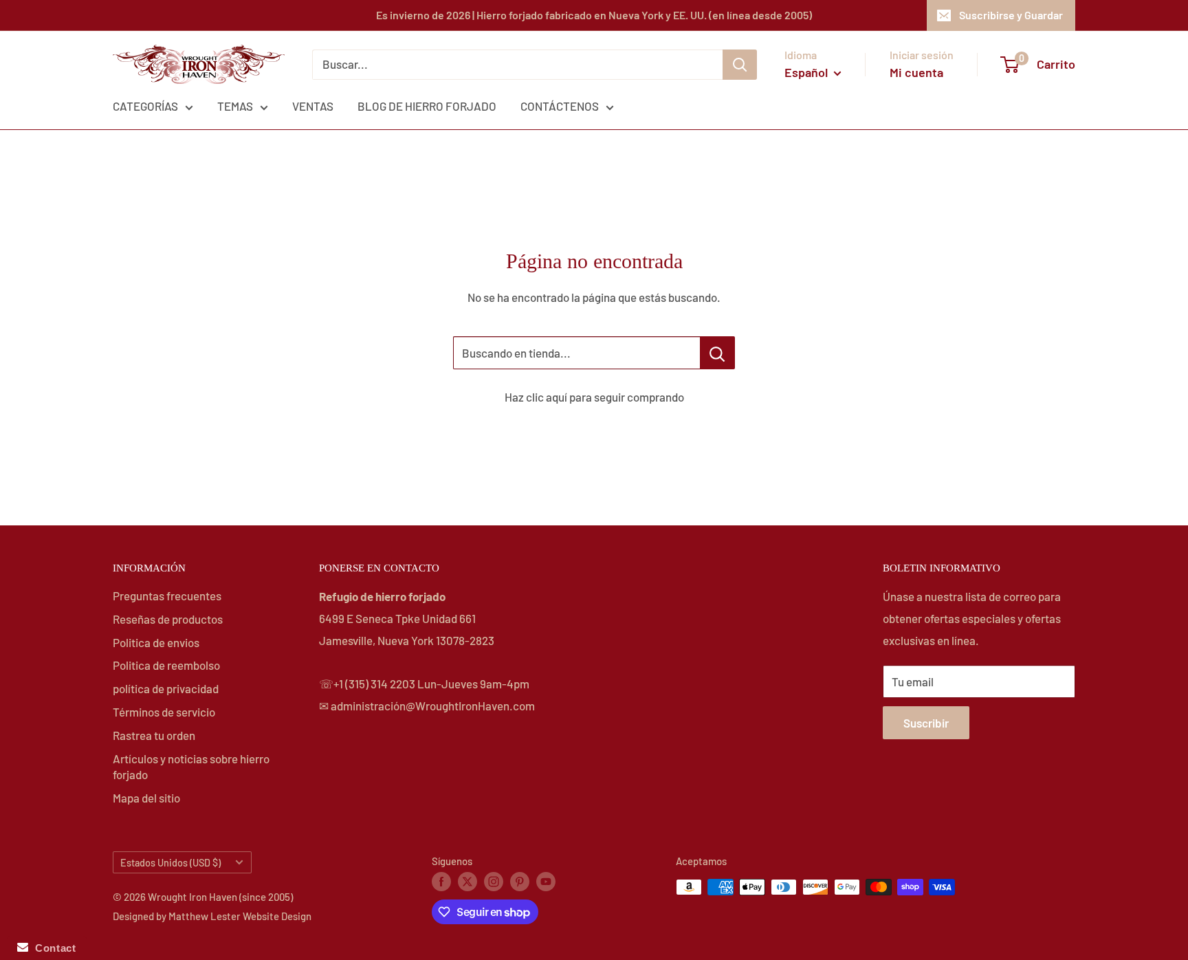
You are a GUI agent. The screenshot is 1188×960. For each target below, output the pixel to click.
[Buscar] (740, 65)
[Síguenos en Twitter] (467, 881)
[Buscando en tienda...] (717, 352)
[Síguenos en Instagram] (493, 881)
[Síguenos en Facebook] (441, 881)
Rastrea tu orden (154, 735)
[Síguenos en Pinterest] (519, 881)
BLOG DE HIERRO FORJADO (427, 106)
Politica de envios (156, 642)
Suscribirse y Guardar (1011, 14)
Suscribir (926, 723)
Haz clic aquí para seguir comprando (594, 397)
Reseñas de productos (168, 619)
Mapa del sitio (146, 798)
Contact (52, 948)
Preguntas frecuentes (167, 595)
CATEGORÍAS (145, 106)
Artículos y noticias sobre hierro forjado (191, 767)
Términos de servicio (164, 712)
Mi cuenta (916, 72)
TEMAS (235, 106)
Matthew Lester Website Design (239, 916)
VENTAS (312, 106)
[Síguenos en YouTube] (546, 881)
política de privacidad (166, 688)
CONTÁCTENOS (559, 106)
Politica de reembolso (166, 665)
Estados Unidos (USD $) (170, 863)
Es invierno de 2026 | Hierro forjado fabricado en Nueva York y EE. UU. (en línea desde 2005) (594, 14)
